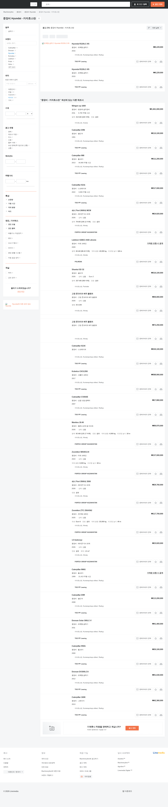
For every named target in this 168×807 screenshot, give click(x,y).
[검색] (44, 4)
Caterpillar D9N (78, 130)
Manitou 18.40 (78, 422)
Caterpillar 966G (79, 569)
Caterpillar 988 (78, 155)
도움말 (5, 763)
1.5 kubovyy (77, 540)
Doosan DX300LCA (80, 672)
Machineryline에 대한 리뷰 (50, 771)
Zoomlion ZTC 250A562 (82, 510)
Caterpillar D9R (78, 595)
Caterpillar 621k (78, 185)
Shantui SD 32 (78, 269)
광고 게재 (132, 728)
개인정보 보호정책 (48, 763)
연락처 (5, 767)
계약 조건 (44, 759)
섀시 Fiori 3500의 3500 (81, 481)
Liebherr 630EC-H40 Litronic (84, 240)
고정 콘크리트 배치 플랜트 (82, 294)
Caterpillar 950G (79, 646)
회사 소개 (6, 759)
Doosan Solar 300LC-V (82, 620)
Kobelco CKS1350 (80, 371)
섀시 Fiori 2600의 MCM (81, 210)
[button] (155, 62)
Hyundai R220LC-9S (80, 44)
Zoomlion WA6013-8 (80, 452)
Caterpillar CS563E (80, 397)
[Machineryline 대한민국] (15, 4)
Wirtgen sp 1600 (79, 106)
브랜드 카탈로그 (47, 775)
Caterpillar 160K (79, 697)
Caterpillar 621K (79, 346)
